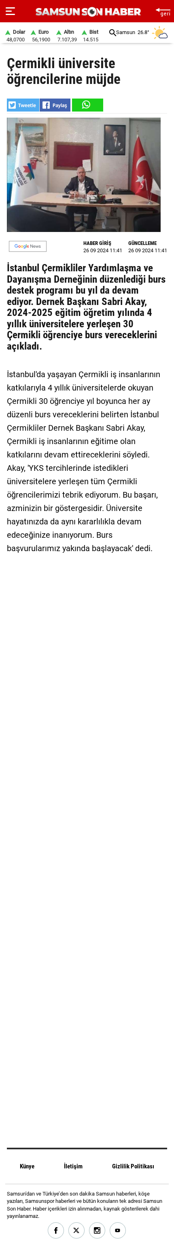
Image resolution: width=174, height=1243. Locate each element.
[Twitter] (76, 1230)
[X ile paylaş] (23, 105)
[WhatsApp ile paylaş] (87, 105)
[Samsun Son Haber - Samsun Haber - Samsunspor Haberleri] (87, 11)
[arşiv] (113, 32)
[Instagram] (97, 1230)
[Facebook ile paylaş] (55, 105)
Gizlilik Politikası (133, 1166)
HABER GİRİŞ (97, 243)
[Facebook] (56, 1230)
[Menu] (10, 11)
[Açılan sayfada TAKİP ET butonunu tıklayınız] (28, 246)
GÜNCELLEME (142, 243)
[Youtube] (118, 1230)
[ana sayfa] (163, 11)
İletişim (73, 1166)
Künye (27, 1166)
